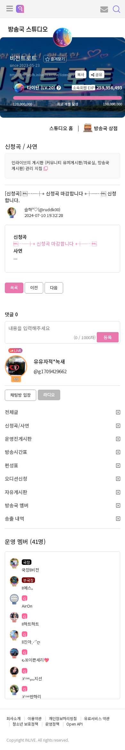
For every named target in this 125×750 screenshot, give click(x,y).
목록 (14, 288)
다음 (54, 288)
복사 (80, 74)
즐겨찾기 (57, 58)
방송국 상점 (105, 128)
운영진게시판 (18, 438)
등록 (108, 337)
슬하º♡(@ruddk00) (42, 209)
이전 (34, 288)
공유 (98, 74)
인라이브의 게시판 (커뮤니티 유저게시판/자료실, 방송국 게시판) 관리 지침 (60, 165)
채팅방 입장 (20, 395)
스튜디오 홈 (61, 128)
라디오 (49, 395)
